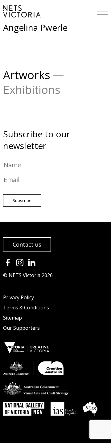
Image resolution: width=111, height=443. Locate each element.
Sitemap (12, 317)
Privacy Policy (18, 297)
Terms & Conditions (26, 307)
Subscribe (22, 200)
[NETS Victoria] (22, 15)
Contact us (27, 244)
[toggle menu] (102, 9)
